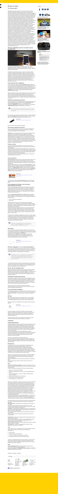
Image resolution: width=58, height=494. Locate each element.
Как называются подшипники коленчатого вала (17, 465)
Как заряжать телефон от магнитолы (23, 305)
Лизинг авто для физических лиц (42, 17)
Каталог (2, 1)
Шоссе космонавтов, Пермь (4, 8)
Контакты (2, 3)
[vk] (0, 7)
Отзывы (2, 2)
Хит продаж (1, 0)
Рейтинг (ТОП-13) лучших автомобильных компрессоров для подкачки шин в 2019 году (43, 27)
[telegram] (0, 5)
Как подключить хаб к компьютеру (32, 464)
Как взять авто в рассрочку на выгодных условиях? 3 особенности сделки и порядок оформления (43, 63)
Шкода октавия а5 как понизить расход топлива (25, 465)
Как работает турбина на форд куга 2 (23, 120)
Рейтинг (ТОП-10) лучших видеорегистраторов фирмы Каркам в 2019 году (43, 51)
